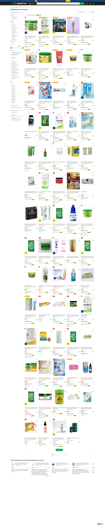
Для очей (14, 63)
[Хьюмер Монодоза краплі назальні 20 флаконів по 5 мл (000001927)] (45, 396)
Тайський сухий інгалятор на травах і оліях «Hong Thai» (59, 408)
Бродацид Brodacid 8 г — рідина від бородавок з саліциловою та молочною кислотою (59, 286)
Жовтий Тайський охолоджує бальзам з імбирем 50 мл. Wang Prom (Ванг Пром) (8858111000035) (31, 379)
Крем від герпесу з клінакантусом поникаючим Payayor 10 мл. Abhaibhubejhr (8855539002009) (31, 163)
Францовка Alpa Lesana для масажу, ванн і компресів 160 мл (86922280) (45, 162)
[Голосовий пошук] (79, 3)
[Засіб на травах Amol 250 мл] (73, 275)
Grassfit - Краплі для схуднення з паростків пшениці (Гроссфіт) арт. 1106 (73, 257)
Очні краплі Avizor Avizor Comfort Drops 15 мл (45, 192)
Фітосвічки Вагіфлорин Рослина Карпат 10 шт (72, 378)
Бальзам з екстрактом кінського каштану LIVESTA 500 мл (30, 37)
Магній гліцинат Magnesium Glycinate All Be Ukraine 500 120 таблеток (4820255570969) (44, 37)
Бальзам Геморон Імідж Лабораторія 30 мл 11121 (45, 286)
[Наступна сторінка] (92, 455)
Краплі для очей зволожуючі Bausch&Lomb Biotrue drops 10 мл (31, 315)
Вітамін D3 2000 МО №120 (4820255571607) (85, 315)
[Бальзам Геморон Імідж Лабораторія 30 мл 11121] (45, 275)
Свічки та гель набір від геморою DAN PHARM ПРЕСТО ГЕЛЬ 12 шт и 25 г (31, 439)
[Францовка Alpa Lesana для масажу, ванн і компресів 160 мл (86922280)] (45, 151)
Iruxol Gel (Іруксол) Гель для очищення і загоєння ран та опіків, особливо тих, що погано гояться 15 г (59, 102)
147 (66, 454)
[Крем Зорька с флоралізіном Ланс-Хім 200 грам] (73, 57)
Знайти (82, 3)
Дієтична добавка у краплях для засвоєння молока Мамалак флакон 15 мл (87, 379)
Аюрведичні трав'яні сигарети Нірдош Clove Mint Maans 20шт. (86, 408)
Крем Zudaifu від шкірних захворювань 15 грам (85, 286)
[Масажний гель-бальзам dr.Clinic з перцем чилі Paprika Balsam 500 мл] (59, 180)
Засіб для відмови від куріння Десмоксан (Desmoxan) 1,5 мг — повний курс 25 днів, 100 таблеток (59, 37)
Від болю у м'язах (16, 69)
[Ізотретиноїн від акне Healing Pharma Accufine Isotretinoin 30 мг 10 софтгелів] (45, 367)
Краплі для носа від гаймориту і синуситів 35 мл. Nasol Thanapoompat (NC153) (44, 439)
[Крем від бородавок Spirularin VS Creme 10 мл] (45, 213)
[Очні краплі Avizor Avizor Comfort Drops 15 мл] (45, 180)
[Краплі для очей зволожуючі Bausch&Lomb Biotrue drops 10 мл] (31, 304)
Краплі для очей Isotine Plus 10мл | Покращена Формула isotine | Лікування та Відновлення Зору (73, 225)
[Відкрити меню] (11, 3)
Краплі (14, 90)
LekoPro (14, 36)
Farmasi (14, 33)
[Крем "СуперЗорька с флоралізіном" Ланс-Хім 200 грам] (31, 275)
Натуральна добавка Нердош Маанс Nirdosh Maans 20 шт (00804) (87, 37)
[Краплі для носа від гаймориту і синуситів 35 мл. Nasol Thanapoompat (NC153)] (45, 427)
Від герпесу (14, 75)
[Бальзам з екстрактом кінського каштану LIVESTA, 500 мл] (87, 57)
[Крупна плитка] (91, 12)
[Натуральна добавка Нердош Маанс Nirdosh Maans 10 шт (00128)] (87, 151)
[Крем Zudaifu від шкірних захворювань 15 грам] (87, 275)
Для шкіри (14, 66)
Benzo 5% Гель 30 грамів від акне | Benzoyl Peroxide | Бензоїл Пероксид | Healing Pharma (73, 408)
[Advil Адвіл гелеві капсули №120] (31, 120)
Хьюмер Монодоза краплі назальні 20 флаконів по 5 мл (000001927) (45, 408)
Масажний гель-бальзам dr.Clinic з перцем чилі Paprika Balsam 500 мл (59, 192)
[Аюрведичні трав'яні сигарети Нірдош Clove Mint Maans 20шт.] (87, 396)
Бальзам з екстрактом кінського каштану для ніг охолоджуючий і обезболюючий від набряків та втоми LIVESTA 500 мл (87, 225)
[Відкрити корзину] (93, 3)
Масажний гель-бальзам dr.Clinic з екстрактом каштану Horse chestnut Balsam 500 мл (73, 316)
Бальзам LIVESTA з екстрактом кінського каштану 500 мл (44, 69)
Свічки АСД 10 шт (84, 191)
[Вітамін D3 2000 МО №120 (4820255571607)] (87, 304)
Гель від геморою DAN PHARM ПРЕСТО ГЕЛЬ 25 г (44, 315)
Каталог (32, 3)
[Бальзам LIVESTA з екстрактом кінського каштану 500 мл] (45, 57)
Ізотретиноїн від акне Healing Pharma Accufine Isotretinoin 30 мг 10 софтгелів (45, 379)
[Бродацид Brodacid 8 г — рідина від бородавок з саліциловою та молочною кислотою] (59, 275)
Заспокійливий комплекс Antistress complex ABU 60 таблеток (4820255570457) (31, 348)
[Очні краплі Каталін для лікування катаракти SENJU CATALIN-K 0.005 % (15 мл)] (59, 336)
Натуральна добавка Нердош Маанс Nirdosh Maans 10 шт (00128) (87, 162)
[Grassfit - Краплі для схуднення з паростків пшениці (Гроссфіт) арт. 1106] (73, 245)
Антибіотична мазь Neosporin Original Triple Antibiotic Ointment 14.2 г (73, 163)
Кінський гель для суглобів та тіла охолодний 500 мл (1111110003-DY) (45, 257)
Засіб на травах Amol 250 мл (72, 285)
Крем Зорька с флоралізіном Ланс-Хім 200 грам (73, 69)
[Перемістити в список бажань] (37, 18)
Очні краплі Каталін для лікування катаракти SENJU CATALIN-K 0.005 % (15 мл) (59, 348)
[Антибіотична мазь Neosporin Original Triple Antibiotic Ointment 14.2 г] (73, 151)
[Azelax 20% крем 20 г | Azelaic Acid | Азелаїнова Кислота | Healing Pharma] (59, 304)
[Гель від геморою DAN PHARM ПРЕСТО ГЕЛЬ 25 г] (45, 304)
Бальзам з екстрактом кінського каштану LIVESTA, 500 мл (86, 69)
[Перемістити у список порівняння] (37, 20)
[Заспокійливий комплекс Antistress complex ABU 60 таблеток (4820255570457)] (31, 336)
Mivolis (14, 38)
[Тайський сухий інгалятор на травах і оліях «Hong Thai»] (59, 396)
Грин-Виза (14, 39)
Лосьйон (14, 102)
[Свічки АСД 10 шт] (87, 180)
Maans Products (15, 27)
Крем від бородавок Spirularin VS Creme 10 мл (45, 225)
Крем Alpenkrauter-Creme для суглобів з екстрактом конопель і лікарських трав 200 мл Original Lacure (87, 348)
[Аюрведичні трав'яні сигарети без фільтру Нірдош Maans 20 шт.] (31, 213)
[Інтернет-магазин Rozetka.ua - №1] (20, 3)
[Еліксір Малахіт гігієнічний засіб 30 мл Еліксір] (73, 427)
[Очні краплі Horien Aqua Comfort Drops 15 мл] (73, 120)
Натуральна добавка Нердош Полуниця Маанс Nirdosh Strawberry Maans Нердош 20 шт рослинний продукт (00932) (30, 102)
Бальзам (14, 85)
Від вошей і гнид (15, 72)
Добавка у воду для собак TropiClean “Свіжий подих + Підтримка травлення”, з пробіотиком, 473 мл (72, 102)
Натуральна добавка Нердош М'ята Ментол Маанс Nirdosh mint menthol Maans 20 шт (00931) (31, 192)
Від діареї (14, 78)
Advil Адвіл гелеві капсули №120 (30, 131)
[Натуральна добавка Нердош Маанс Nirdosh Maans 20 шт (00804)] (87, 25)
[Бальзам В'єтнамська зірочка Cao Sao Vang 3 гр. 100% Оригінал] (45, 336)
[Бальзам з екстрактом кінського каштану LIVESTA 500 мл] (31, 25)
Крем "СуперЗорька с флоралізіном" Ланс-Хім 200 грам (31, 286)
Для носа (14, 61)
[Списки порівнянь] (90, 3)
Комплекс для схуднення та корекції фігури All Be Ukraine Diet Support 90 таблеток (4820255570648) (59, 132)
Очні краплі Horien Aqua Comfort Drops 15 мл (73, 132)
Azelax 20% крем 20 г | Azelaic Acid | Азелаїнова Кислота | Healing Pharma (59, 316)
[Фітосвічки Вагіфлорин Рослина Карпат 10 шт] (73, 367)
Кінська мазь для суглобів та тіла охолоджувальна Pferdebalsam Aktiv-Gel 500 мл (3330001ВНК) (62, 464)
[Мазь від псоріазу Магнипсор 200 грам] (59, 151)
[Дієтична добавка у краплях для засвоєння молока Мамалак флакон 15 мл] (87, 367)
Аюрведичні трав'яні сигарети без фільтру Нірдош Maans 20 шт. (31, 225)
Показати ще (12, 41)
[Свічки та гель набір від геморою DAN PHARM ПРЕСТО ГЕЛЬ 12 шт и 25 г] (31, 427)
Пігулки (14, 93)
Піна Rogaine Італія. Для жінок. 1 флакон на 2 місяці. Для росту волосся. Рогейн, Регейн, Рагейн (58, 439)
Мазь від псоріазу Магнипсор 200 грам (59, 162)
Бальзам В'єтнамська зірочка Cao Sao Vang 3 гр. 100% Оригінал (44, 348)
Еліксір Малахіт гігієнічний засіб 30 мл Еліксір (73, 438)
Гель (13, 87)
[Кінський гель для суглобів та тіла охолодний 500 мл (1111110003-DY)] (45, 245)
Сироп (13, 96)
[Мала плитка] (93, 12)
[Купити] (37, 40)
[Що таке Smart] (40, 15)
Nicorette (14, 30)
